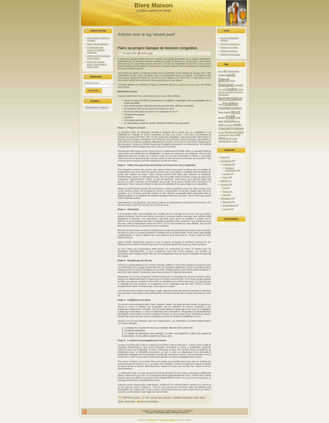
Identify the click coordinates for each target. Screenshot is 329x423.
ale (225, 71)
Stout (225, 195)
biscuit (232, 81)
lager (221, 112)
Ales (225, 188)
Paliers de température (97, 44)
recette (221, 132)
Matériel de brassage (230, 54)
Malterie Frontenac (229, 51)
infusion (236, 108)
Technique (225, 198)
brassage (167, 397)
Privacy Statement (185, 410)
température (225, 141)
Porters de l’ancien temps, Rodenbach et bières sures (97, 64)
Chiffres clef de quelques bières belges (98, 57)
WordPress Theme (167, 420)
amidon (222, 75)
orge (221, 124)
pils (225, 125)
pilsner (230, 125)
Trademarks (171, 410)
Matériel (224, 181)
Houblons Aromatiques (231, 169)
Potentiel (224, 128)
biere (160, 397)
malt (230, 116)
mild (238, 121)
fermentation (188, 397)
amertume (233, 71)
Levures (136, 397)
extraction (223, 94)
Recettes (225, 184)
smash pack (129, 401)
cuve (240, 89)
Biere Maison (153, 5)
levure (202, 397)
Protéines (237, 128)
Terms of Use (158, 410)
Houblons (227, 164)
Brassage (227, 202)
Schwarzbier (223, 135)
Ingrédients (226, 161)
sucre (228, 138)
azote (231, 75)
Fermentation (229, 205)
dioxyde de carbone (226, 92)
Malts (225, 177)
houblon (230, 103)
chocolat (221, 89)
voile (234, 141)
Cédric (150, 53)
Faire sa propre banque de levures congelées (157, 48)
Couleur (232, 89)
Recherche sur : (92, 83)
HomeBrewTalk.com (185, 85)
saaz (241, 131)
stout (221, 138)
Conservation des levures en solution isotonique (96, 50)
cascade (238, 85)
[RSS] (84, 411)
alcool (220, 71)
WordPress (151, 420)
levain (196, 397)
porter (238, 124)
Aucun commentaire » (149, 401)
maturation (229, 121)
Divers (224, 157)
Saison (226, 191)
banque (154, 397)
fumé (220, 104)
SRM (238, 135)
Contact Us (146, 410)
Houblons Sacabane (230, 44)
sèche (234, 138)
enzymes (239, 92)
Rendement (231, 132)
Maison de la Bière (229, 47)
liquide (120, 401)
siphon (232, 135)
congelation (177, 397)
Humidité (224, 108)
